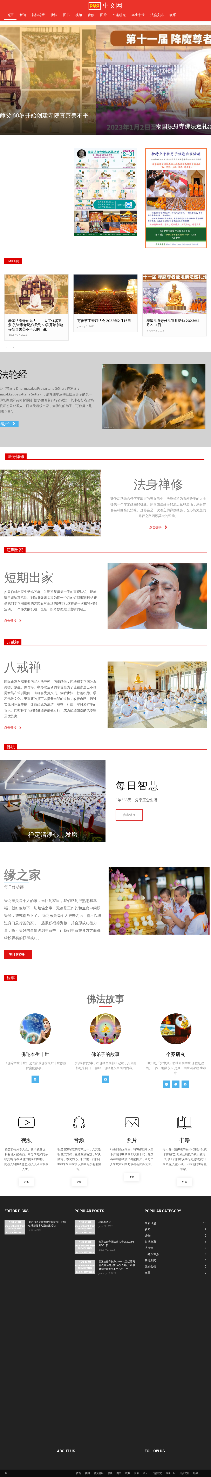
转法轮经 (99, 1473)
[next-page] (13, 347)
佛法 (11, 746)
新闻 (87, 1473)
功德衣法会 (104, 1221)
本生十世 (171, 1473)
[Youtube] (105, 1079)
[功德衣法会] (85, 1227)
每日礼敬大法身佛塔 (105, 126)
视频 (127, 1473)
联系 (195, 1473)
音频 (136, 1473)
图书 (118, 1473)
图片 (145, 1473)
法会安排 (184, 1473)
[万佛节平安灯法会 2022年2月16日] (105, 294)
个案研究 (157, 1473)
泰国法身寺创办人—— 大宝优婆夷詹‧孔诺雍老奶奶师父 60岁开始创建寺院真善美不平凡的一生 (35, 324)
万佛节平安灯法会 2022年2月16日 (104, 320)
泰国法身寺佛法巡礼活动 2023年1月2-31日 (173, 322)
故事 (11, 978)
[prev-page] (6, 347)
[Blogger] (35, 1079)
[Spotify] (166, 1084)
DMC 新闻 (13, 261)
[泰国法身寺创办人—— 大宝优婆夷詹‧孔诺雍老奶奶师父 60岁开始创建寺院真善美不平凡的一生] (36, 294)
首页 (78, 1473)
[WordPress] (175, 1084)
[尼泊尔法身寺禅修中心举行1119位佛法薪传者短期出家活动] (15, 1227)
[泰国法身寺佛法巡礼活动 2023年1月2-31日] (174, 294)
